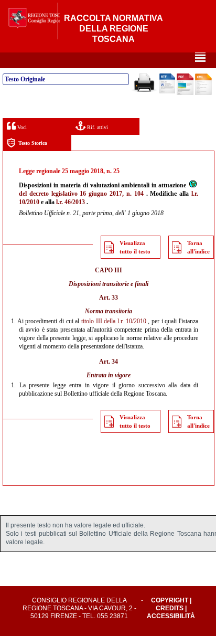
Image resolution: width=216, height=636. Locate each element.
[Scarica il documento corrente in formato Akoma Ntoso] (203, 93)
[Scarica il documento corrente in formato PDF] (185, 93)
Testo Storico (32, 143)
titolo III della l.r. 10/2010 (113, 321)
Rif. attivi (96, 127)
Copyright (169, 600)
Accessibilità (171, 616)
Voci (21, 127)
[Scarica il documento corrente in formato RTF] (167, 91)
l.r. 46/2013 (70, 202)
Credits (169, 608)
